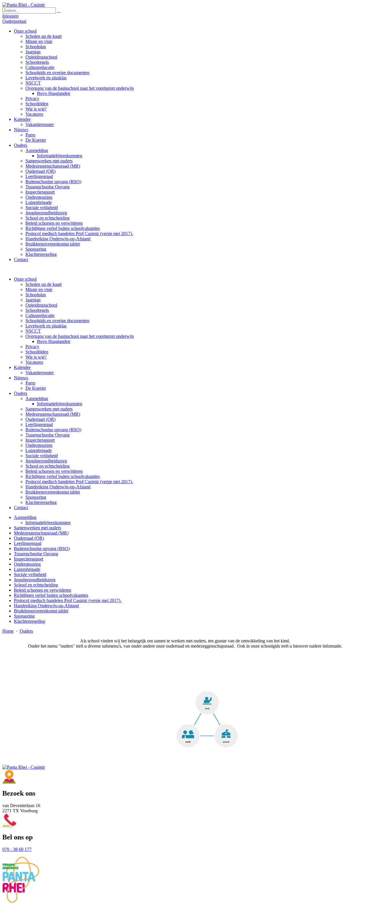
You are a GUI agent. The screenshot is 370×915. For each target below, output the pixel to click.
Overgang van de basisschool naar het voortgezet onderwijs (79, 336)
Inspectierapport (40, 440)
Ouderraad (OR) (40, 419)
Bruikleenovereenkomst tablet (52, 492)
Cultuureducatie (39, 315)
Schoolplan (35, 294)
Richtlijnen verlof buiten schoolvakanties (62, 476)
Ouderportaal (14, 21)
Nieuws (21, 377)
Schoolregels (37, 310)
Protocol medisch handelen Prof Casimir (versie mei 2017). (79, 481)
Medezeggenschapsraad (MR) (52, 414)
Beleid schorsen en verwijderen (54, 471)
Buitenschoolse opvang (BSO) (53, 429)
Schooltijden (36, 351)
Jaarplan (32, 299)
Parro (30, 382)
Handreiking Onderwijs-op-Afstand (57, 486)
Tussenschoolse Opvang (47, 434)
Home (8, 631)
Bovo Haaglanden (53, 341)
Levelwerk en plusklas (45, 325)
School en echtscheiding (47, 466)
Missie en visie (38, 289)
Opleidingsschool (41, 305)
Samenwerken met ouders (49, 408)
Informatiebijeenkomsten (59, 403)
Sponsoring (35, 497)
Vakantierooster (39, 372)
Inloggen (10, 16)
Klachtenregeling (41, 502)
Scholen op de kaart (43, 284)
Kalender (22, 367)
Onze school (25, 279)
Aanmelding (36, 398)
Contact (21, 507)
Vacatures (34, 362)
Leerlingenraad (39, 424)
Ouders (20, 393)
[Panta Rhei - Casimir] (23, 4)
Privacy (32, 346)
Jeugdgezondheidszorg (46, 460)
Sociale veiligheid (41, 455)
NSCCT (33, 331)
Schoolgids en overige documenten (57, 320)
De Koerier (35, 388)
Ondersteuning (38, 445)
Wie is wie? (36, 357)
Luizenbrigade (38, 450)
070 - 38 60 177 (17, 849)
